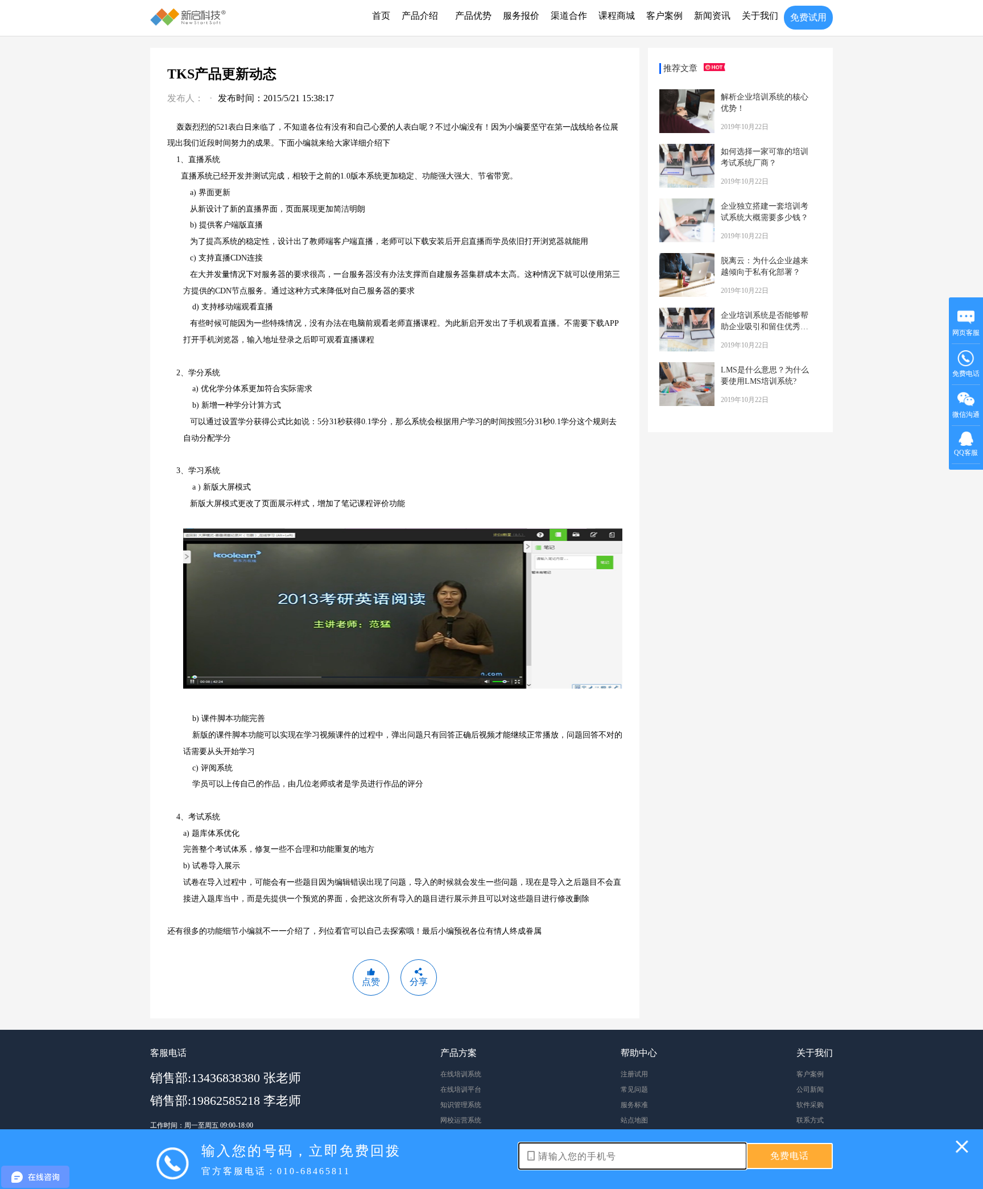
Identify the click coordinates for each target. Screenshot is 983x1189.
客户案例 (664, 15)
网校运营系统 (460, 1120)
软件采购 (810, 1105)
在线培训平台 (460, 1089)
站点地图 (634, 1120)
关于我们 (760, 15)
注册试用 (634, 1074)
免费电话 (966, 374)
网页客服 (966, 333)
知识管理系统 (460, 1105)
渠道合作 (569, 15)
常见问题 (634, 1089)
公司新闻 (810, 1089)
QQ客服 (966, 453)
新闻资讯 (712, 15)
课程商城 (616, 15)
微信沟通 (966, 418)
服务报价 (521, 15)
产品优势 (473, 15)
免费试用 (808, 17)
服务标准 (634, 1105)
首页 (381, 15)
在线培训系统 (460, 1074)
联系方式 (810, 1120)
